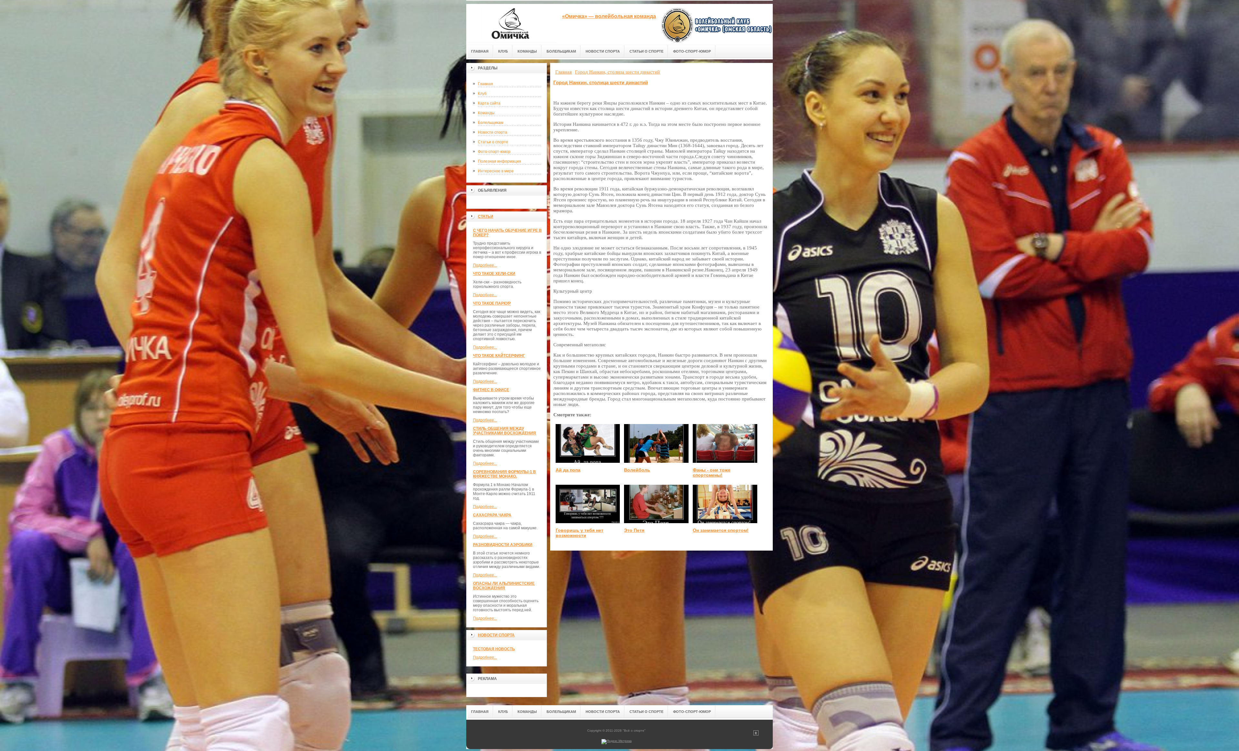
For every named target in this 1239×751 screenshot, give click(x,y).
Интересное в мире (496, 171)
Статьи (485, 216)
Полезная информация (499, 161)
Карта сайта (489, 103)
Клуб (482, 93)
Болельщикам (490, 122)
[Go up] (756, 734)
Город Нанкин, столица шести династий (600, 82)
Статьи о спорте (493, 142)
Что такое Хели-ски (494, 273)
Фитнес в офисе (491, 390)
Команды (486, 113)
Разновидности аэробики (502, 545)
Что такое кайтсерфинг (499, 355)
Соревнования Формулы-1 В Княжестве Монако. (504, 474)
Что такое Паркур (492, 303)
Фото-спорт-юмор (494, 151)
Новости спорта (492, 132)
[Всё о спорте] (511, 23)
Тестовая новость (494, 649)
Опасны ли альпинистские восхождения (504, 585)
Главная (485, 84)
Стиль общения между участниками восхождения (504, 430)
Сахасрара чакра (492, 515)
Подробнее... (485, 265)
